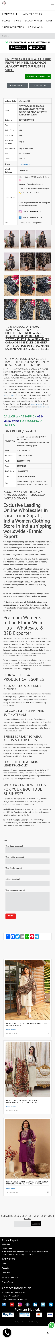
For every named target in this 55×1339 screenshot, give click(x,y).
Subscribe (36, 1224)
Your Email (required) (13, 868)
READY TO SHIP (9, 14)
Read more (10, 1029)
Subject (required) (12, 879)
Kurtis (49, 20)
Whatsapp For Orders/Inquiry (39, 76)
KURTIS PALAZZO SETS (36, 333)
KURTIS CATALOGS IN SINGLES (25, 336)
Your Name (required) (14, 846)
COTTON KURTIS (16, 339)
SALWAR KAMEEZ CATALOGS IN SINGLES (27, 341)
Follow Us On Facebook (32, 217)
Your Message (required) (15, 890)
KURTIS (21, 329)
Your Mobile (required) (14, 857)
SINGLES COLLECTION (13, 27)
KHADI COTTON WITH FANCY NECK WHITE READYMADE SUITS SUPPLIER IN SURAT (22, 1101)
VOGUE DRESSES (39, 348)
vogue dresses (24, 164)
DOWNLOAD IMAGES (18, 86)
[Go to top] (48, 1333)
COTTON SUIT (24, 345)
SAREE (17, 20)
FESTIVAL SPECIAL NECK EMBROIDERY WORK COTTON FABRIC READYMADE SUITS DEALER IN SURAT (27, 1183)
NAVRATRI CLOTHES (32, 14)
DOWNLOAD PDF (40, 86)
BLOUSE (6, 20)
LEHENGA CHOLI (36, 27)
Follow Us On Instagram (32, 211)
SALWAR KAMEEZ (33, 20)
